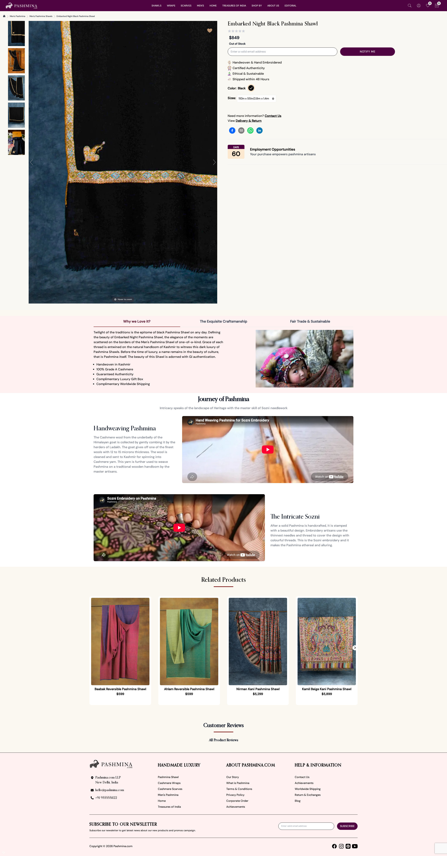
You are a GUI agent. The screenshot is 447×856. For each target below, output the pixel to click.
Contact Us (302, 777)
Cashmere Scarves (170, 789)
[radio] (251, 88)
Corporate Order (237, 801)
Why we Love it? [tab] (137, 321)
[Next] (214, 162)
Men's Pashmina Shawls (41, 16)
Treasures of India (169, 807)
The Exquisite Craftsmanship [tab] (223, 321)
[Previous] (31, 162)
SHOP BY (257, 5)
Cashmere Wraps (169, 783)
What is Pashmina (237, 783)
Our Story (232, 777)
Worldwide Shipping (308, 789)
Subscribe (347, 826)
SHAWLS (156, 5)
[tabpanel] (223, 358)
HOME (213, 5)
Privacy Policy (235, 795)
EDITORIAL (290, 5)
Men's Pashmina (17, 16)
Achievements (235, 807)
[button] (355, 648)
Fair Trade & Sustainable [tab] (310, 321)
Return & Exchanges (308, 795)
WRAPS (171, 5)
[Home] (4, 16)
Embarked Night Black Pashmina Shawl (76, 16)
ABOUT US (273, 5)
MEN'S (200, 5)
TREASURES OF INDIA (234, 5)
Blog (298, 801)
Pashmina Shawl (168, 777)
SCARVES (186, 5)
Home (162, 801)
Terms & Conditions (239, 789)
